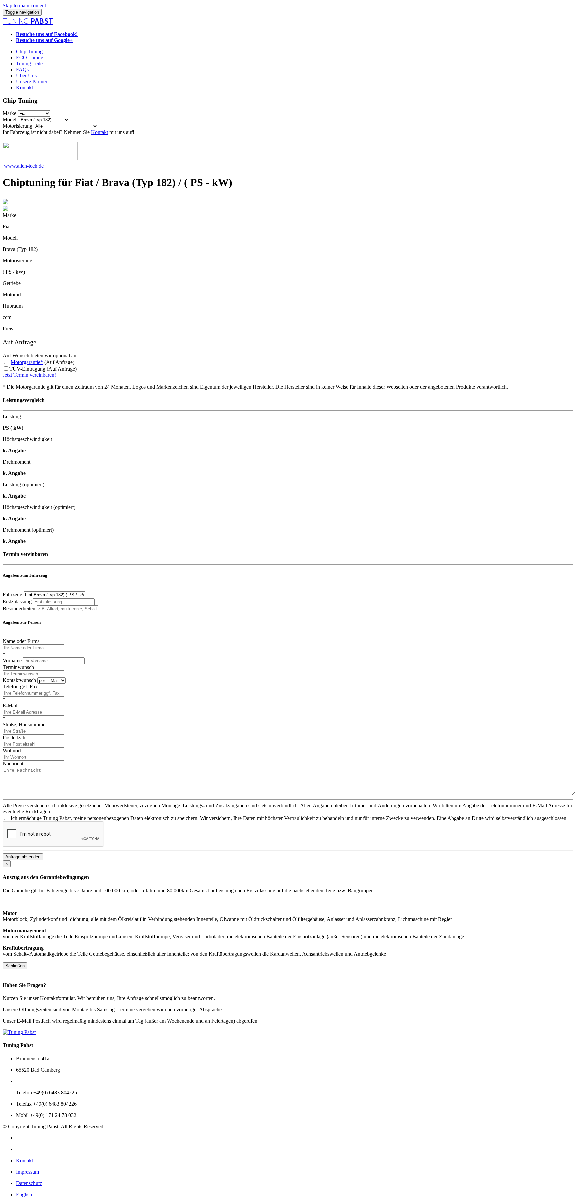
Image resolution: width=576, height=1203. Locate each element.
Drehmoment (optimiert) (28, 530)
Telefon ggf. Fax (20, 686)
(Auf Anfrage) (42, 362)
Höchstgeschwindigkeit (27, 439)
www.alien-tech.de (24, 166)
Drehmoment (16, 462)
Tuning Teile (29, 63)
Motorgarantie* (27, 362)
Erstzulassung (17, 601)
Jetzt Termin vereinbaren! (29, 375)
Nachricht (13, 763)
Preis (8, 328)
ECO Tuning (29, 57)
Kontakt (24, 87)
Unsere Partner (31, 81)
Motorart (12, 294)
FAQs (22, 69)
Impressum (27, 1172)
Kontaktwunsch (19, 680)
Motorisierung (17, 126)
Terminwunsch (18, 667)
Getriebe (12, 283)
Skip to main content (24, 5)
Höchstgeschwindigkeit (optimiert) (39, 507)
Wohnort (12, 750)
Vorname (12, 660)
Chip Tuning (29, 51)
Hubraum (13, 306)
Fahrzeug (12, 594)
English (24, 1194)
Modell (10, 119)
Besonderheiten (19, 608)
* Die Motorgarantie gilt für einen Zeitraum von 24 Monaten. (67, 387)
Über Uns (26, 75)
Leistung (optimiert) (23, 484)
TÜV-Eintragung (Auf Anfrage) (43, 369)
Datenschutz (29, 1183)
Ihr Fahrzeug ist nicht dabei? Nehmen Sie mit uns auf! (68, 132)
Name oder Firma (21, 641)
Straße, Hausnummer (25, 724)
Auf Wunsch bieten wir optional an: (40, 355)
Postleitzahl (15, 737)
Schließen (15, 965)
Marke (9, 113)
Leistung (12, 416)
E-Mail (10, 705)
